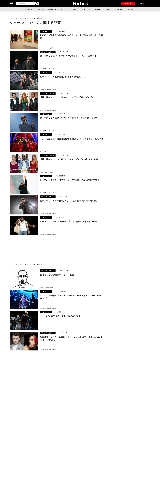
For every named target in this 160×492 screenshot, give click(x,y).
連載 (74, 9)
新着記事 (29, 9)
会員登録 (128, 3)
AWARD (97, 9)
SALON (119, 9)
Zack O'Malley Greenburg (48, 68)
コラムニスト (85, 9)
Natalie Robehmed (46, 329)
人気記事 (41, 9)
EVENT (130, 9)
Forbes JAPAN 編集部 (46, 48)
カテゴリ (64, 9)
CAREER (109, 9)
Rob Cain (43, 151)
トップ (12, 18)
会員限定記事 (51, 9)
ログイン (143, 3)
